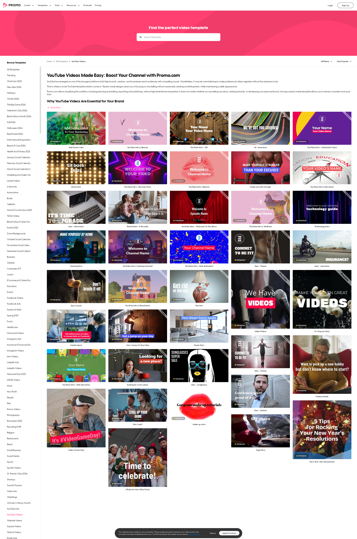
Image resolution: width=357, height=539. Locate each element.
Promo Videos (13, 409)
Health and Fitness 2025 (18, 151)
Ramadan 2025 (14, 420)
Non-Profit (12, 391)
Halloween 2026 (14, 128)
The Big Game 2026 (16, 104)
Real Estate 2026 (15, 133)
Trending (11, 75)
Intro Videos (12, 356)
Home (49, 61)
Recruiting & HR (14, 426)
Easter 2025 (12, 227)
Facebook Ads (14, 303)
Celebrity (11, 204)
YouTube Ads (13, 508)
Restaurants (13, 438)
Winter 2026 (13, 98)
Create (27, 5)
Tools (57, 5)
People (10, 397)
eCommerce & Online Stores (19, 280)
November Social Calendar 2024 (19, 245)
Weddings (12, 497)
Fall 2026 (11, 122)
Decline (213, 533)
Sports (10, 461)
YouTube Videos (15, 514)
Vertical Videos (14, 532)
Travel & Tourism (14, 485)
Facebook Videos (15, 297)
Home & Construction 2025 (19, 210)
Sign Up (345, 5)
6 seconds (12, 186)
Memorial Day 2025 (16, 374)
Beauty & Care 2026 (16, 145)
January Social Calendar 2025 (19, 157)
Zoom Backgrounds (16, 233)
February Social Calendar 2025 (19, 163)
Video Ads (12, 491)
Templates (43, 5)
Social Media (13, 456)
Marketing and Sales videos (19, 174)
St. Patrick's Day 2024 (17, 473)
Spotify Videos (14, 467)
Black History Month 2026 (19, 116)
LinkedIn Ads (13, 362)
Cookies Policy (194, 534)
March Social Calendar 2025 (19, 169)
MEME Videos (13, 379)
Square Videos (14, 526)
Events (10, 292)
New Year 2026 (14, 87)
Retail (9, 444)
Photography (13, 415)
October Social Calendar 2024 (19, 239)
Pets (9, 403)
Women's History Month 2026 (19, 502)
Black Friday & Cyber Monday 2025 (19, 221)
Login (330, 5)
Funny (10, 321)
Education (12, 286)
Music (9, 385)
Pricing (98, 5)
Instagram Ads (14, 338)
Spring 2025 (12, 315)
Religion (10, 432)
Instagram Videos (15, 350)
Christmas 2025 (14, 81)
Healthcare (12, 327)
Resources (71, 5)
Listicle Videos (13, 180)
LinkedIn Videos (14, 368)
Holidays (11, 92)
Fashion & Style (14, 309)
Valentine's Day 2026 (17, 110)
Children (11, 262)
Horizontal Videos (15, 333)
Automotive (12, 192)
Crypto (10, 274)
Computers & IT (14, 268)
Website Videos (14, 520)
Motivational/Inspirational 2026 (19, 139)
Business (11, 256)
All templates (13, 69)
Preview (76, 125)
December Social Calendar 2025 (19, 251)
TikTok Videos (13, 215)
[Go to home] (13, 5)
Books (10, 198)
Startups (11, 479)
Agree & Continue (229, 533)
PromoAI (88, 5)
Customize (76, 131)
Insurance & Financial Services (19, 344)
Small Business (14, 450)
